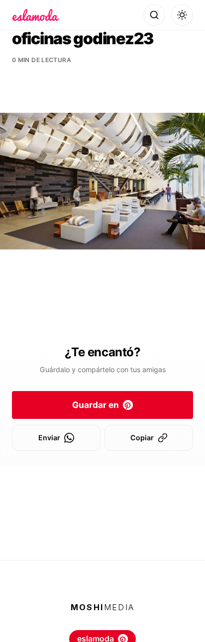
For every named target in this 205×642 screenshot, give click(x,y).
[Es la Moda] (35, 14)
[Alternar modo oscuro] (182, 15)
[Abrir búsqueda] (154, 15)
